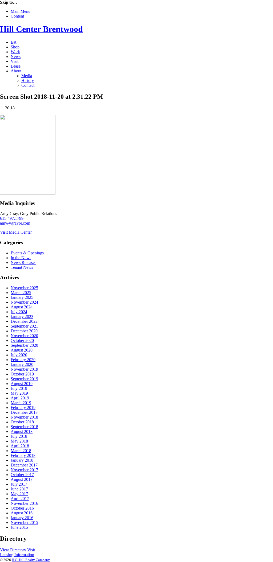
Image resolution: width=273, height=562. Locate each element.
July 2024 (19, 311)
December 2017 (24, 465)
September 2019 (24, 379)
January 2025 (22, 297)
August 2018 (22, 431)
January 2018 (22, 460)
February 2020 (23, 359)
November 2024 (24, 302)
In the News (21, 257)
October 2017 (22, 474)
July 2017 (19, 484)
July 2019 (19, 388)
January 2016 (22, 517)
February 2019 (23, 407)
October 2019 (22, 374)
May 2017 (19, 493)
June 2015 (19, 527)
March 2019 (21, 402)
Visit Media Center (16, 232)
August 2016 (22, 513)
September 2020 (24, 345)
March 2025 (21, 292)
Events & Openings (27, 253)
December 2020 (24, 331)
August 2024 (22, 307)
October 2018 (22, 422)
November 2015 (24, 522)
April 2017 (20, 498)
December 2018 (24, 412)
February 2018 (23, 455)
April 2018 (20, 446)
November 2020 (24, 335)
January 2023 (22, 316)
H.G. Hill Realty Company (31, 560)
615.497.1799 (11, 218)
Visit (31, 550)
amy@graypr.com (15, 223)
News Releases (23, 262)
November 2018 (24, 417)
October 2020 (22, 340)
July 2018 (19, 436)
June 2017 (19, 489)
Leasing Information (17, 554)
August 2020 (22, 350)
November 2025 (24, 288)
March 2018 (21, 450)
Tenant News (22, 267)
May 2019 (19, 393)
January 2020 (22, 364)
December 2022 (24, 321)
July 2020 (19, 355)
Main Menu (20, 11)
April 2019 (20, 398)
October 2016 (22, 508)
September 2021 (24, 326)
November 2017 (24, 470)
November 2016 (24, 503)
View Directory (13, 550)
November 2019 (24, 369)
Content (17, 16)
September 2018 (24, 426)
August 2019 (22, 383)
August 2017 (22, 479)
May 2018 (19, 441)
